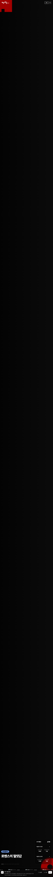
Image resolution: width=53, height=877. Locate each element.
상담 (46, 2)
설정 (41, 872)
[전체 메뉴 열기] (50, 3)
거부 (46, 872)
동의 (50, 872)
